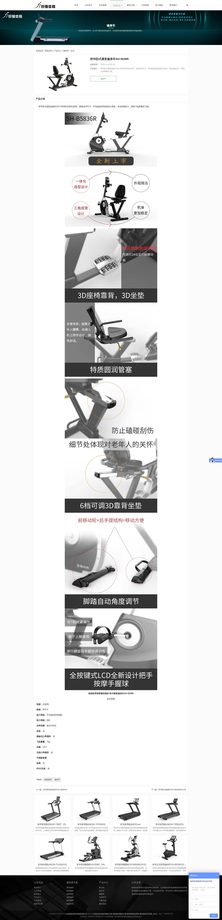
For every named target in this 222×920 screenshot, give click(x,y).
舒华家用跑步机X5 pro (130, 824)
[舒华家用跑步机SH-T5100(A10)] (52, 848)
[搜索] (187, 5)
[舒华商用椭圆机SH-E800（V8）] (91, 848)
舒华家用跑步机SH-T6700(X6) (91, 824)
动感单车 (102, 897)
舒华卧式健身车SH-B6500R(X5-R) (172, 790)
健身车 (66, 51)
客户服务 (159, 5)
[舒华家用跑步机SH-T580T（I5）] (52, 808)
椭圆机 (101, 894)
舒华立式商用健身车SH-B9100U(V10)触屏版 (172, 864)
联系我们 (173, 5)
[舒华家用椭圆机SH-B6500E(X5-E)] (130, 848)
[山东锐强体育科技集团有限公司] (44, 5)
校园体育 (70, 904)
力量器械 (102, 900)
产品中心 (117, 5)
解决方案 (131, 5)
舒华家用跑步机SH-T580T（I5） (52, 824)
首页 (76, 5)
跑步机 (101, 887)
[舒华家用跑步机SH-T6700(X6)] (91, 808)
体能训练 (70, 894)
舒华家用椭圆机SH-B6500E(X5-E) (130, 864)
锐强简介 (37, 887)
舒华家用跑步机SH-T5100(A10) (52, 864)
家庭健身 (48, 780)
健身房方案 (38, 904)
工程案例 (145, 5)
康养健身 (70, 900)
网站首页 (48, 51)
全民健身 (70, 897)
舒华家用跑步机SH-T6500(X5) (169, 824)
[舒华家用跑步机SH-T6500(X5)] (169, 808)
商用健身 (70, 891)
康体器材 (102, 904)
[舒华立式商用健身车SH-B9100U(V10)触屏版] (169, 848)
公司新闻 (103, 5)
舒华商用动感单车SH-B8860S (55, 790)
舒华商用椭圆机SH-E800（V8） (91, 864)
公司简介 (88, 5)
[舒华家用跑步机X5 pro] (130, 808)
